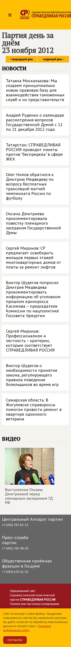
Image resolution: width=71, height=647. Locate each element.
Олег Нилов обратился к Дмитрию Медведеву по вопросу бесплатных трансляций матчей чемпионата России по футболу (30, 186)
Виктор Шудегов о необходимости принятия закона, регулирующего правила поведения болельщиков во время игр (32, 375)
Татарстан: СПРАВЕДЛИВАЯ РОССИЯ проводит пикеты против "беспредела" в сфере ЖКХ (34, 152)
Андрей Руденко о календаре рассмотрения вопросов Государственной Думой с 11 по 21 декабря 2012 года (35, 122)
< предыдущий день (21, 59)
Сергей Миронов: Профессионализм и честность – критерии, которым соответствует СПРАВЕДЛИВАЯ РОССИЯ (30, 340)
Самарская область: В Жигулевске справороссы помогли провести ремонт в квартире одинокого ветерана (34, 409)
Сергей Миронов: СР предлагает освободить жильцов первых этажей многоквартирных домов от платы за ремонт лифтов (33, 257)
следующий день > (53, 59)
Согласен (14, 640)
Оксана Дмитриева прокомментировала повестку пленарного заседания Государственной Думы (33, 223)
